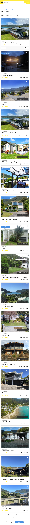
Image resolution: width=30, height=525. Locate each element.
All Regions (3, 9)
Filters (28, 5)
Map (11, 522)
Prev (4, 47)
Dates (2, 5)
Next (26, 47)
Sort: (2, 15)
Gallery (19, 522)
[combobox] (14, 2)
